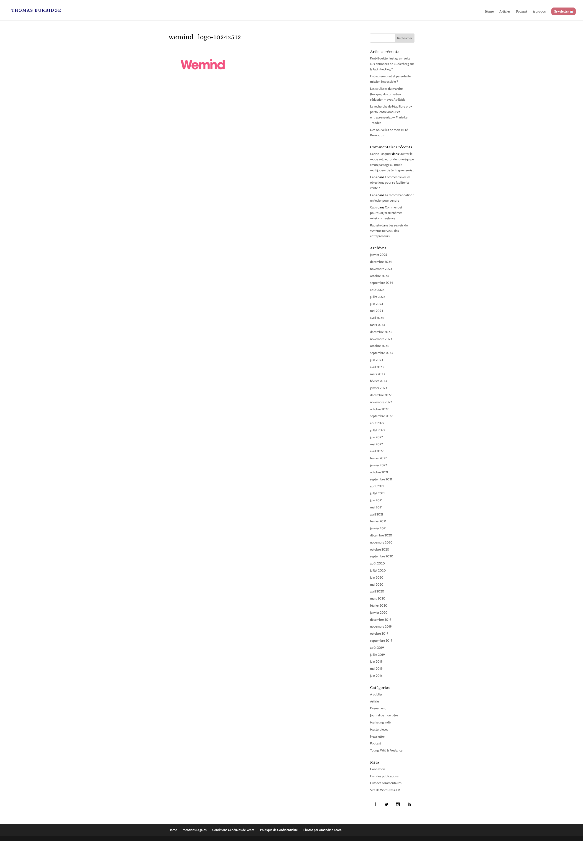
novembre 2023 (381, 339)
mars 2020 (377, 598)
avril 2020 (377, 591)
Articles (504, 11)
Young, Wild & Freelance (386, 750)
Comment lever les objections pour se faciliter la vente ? (390, 182)
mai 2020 (377, 584)
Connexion (377, 769)
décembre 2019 (380, 620)
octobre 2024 (379, 276)
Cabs (373, 177)
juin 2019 (376, 661)
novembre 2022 (381, 402)
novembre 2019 (381, 626)
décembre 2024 (381, 262)
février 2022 (378, 458)
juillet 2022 (377, 430)
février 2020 (378, 605)
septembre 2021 (381, 479)
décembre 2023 (381, 332)
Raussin (375, 225)
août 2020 (377, 563)
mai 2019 (376, 669)
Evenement (378, 708)
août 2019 (377, 648)
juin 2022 (376, 437)
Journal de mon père (384, 715)
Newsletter (377, 736)
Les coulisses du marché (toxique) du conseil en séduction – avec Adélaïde (387, 94)
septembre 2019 (381, 640)
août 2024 (377, 290)
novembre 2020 (381, 542)
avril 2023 (377, 367)
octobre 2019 (379, 633)
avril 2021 (376, 514)
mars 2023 (377, 374)
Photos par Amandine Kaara (322, 830)
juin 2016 (376, 676)
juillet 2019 (377, 655)
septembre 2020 (381, 556)
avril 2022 (377, 451)
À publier (376, 694)
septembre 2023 (381, 353)
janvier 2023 (378, 388)
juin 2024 (376, 304)
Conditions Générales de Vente (233, 830)
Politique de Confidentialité (279, 830)
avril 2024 (377, 318)
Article (374, 701)
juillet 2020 (378, 570)
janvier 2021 (378, 528)
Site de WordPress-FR (385, 790)
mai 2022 (376, 444)
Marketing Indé (380, 722)
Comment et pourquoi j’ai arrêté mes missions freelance (386, 212)
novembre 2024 (381, 269)
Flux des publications (384, 776)
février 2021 (378, 521)
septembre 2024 (381, 283)
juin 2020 (377, 577)
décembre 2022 (380, 395)
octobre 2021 (379, 472)
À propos (539, 11)
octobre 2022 (379, 409)
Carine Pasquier (380, 154)
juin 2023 (376, 360)
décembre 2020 (381, 535)
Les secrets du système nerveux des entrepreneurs (389, 230)
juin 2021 (376, 500)
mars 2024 (377, 325)
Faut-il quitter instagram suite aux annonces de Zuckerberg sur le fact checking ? (392, 63)
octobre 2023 (379, 346)
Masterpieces (379, 729)
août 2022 (377, 423)
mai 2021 (376, 507)
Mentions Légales (195, 830)
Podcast (521, 11)
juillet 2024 (377, 297)
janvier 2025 (378, 255)
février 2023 (378, 381)
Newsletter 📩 (563, 11)
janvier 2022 (378, 465)
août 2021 (377, 486)
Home (489, 11)
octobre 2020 (379, 549)
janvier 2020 (379, 612)
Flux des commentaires (385, 783)
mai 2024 (376, 311)
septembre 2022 (381, 416)
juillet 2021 (377, 493)
